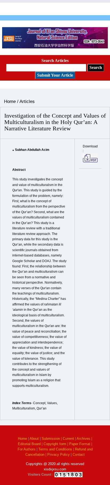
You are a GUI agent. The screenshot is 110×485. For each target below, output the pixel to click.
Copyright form (55, 444)
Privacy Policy (58, 455)
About (34, 439)
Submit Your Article (55, 75)
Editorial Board (29, 444)
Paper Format (79, 444)
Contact (79, 455)
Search (95, 67)
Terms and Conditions (55, 449)
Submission (51, 439)
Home (22, 439)
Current (68, 439)
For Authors (27, 449)
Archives (83, 439)
